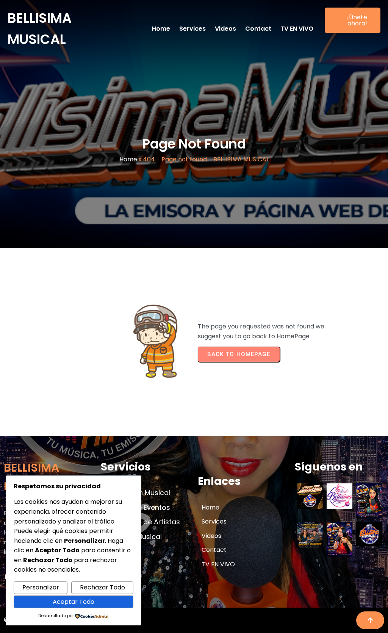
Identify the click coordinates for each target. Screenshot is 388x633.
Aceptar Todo (73, 601)
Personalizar (40, 587)
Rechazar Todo (102, 587)
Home (128, 159)
